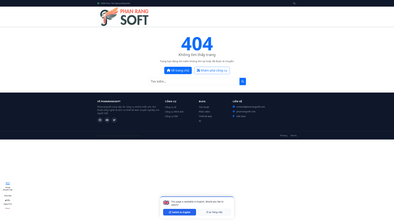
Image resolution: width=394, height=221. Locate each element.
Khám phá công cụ (213, 70)
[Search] (294, 3)
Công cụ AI (170, 107)
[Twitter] (114, 120)
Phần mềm (204, 111)
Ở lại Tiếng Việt (214, 212)
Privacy (283, 135)
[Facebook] (100, 120)
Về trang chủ (179, 70)
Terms (293, 135)
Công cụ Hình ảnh (174, 111)
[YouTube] (107, 120)
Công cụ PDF (171, 116)
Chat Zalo (7, 196)
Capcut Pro (8, 204)
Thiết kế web (205, 116)
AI (200, 120)
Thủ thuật (204, 107)
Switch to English (181, 212)
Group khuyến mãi (7, 187)
